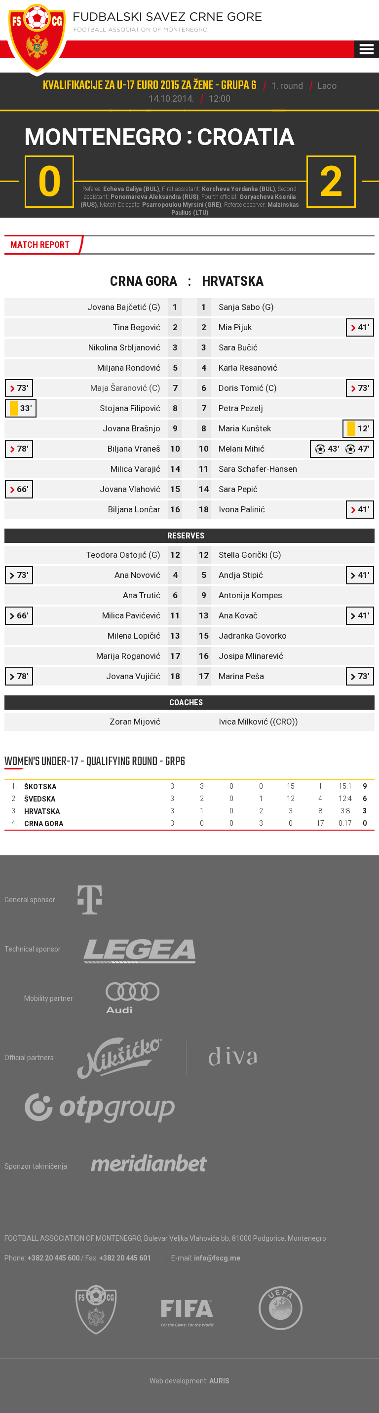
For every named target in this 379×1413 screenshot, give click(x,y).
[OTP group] (100, 1107)
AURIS (219, 1381)
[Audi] (133, 998)
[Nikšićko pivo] (120, 1057)
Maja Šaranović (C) (125, 388)
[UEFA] (281, 1310)
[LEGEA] (140, 949)
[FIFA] (188, 1310)
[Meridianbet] (149, 1166)
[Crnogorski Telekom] (90, 899)
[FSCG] (96, 1310)
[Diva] (233, 1057)
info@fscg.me (217, 1258)
